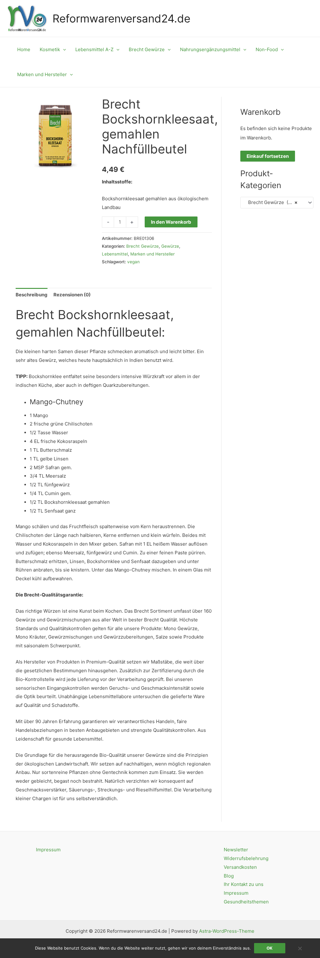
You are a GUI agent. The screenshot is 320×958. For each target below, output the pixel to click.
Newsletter (236, 850)
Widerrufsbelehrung (246, 858)
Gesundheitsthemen (246, 902)
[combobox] (276, 202)
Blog (229, 876)
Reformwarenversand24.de (121, 18)
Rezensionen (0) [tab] (72, 295)
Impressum (48, 850)
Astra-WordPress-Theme (226, 931)
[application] (63, 49)
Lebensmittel (115, 253)
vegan (133, 261)
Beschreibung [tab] (32, 295)
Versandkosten (240, 867)
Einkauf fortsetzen (268, 156)
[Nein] (299, 948)
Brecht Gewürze (142, 246)
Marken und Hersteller (152, 253)
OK (269, 948)
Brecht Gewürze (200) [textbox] (271, 202)
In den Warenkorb (171, 222)
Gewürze (170, 246)
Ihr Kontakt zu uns (243, 884)
